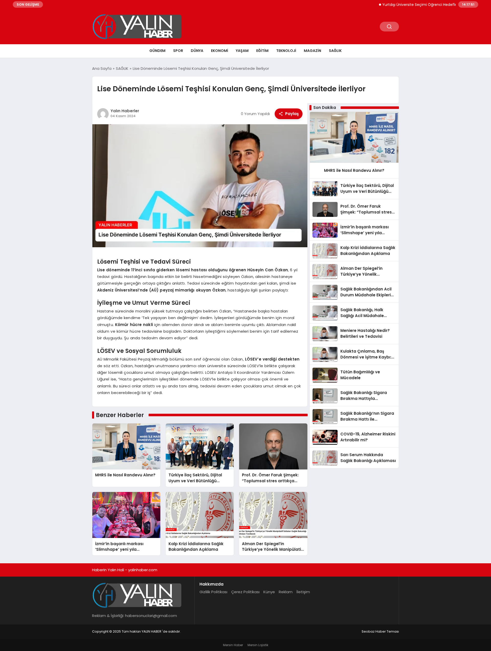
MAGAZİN (312, 50)
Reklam (286, 591)
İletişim (303, 591)
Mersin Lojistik (258, 645)
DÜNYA (197, 50)
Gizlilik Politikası (213, 591)
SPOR (178, 50)
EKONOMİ (219, 50)
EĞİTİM (262, 50)
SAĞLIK (335, 50)
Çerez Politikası (245, 591)
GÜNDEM (157, 50)
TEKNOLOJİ (286, 50)
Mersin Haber (233, 645)
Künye (269, 591)
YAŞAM (242, 50)
